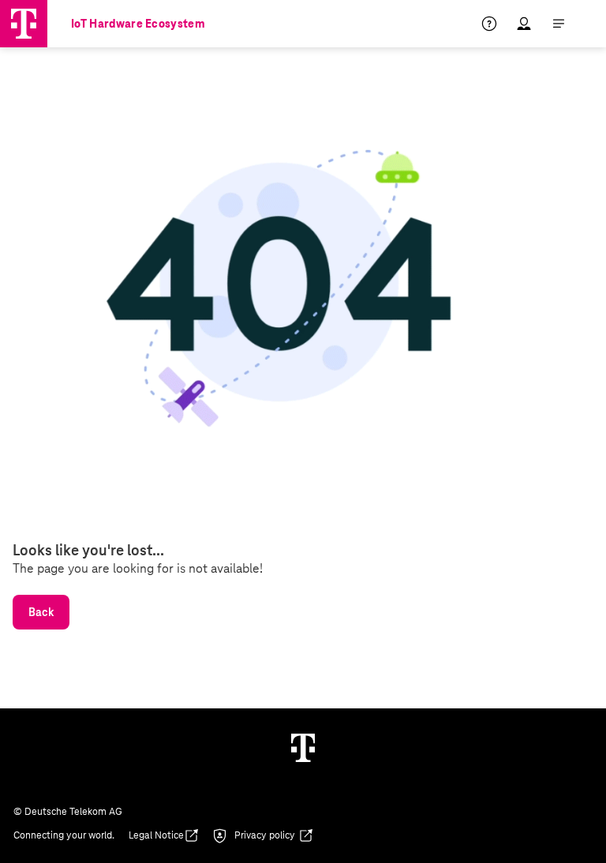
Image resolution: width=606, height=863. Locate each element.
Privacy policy (264, 835)
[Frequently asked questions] (489, 23)
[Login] (524, 23)
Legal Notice (156, 835)
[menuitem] (498, 23)
